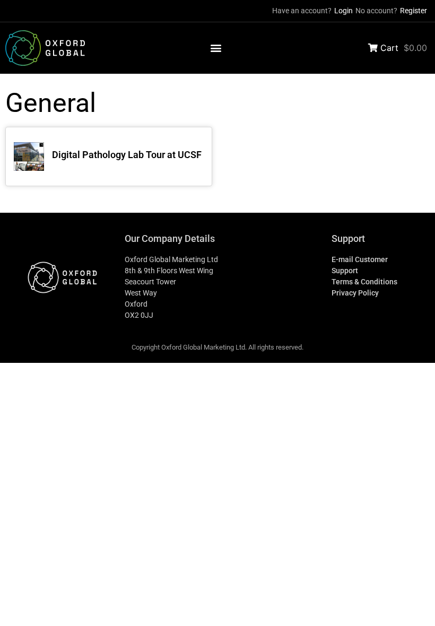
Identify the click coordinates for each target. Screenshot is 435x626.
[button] (216, 48)
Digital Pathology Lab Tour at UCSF (127, 154)
